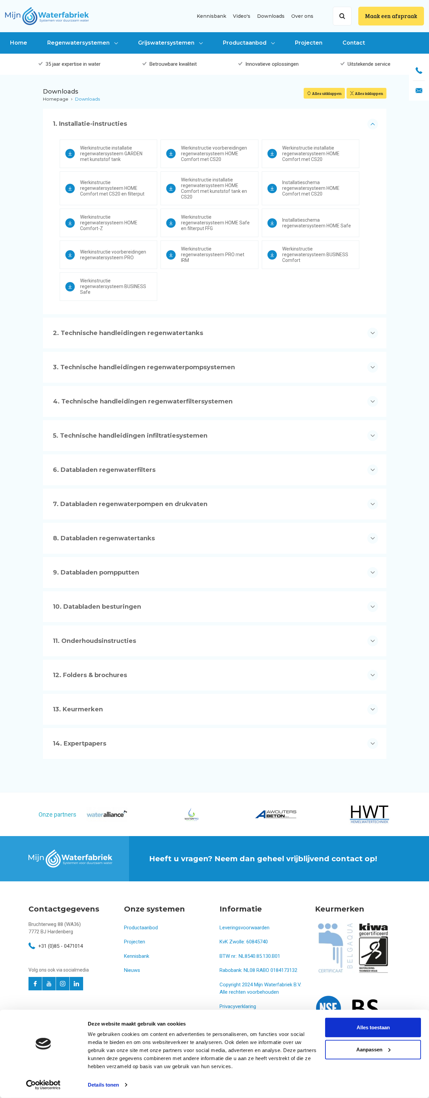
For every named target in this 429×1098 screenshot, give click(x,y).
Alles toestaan (373, 1027)
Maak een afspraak (391, 16)
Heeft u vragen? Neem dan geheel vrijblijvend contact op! (263, 858)
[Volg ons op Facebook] (35, 983)
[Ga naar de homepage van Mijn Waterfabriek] (47, 16)
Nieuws (132, 970)
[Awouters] (276, 814)
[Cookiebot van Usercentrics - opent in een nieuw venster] (43, 1085)
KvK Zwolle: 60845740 (244, 942)
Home (18, 43)
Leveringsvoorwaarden (244, 928)
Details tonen (103, 1085)
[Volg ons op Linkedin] (76, 983)
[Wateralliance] (106, 814)
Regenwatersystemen (79, 43)
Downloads (271, 16)
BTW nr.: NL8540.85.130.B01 (250, 956)
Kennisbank (211, 16)
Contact (354, 43)
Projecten (308, 43)
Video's (241, 16)
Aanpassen (369, 1049)
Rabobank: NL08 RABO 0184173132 (258, 970)
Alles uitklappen (327, 93)
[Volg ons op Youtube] (49, 983)
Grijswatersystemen (167, 43)
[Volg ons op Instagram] (62, 983)
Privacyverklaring (238, 1006)
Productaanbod (245, 43)
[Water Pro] (191, 814)
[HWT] (369, 814)
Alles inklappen (369, 93)
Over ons (302, 16)
